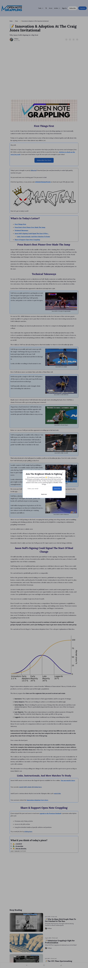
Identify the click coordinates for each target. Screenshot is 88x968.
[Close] (62, 472)
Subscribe (57, 488)
